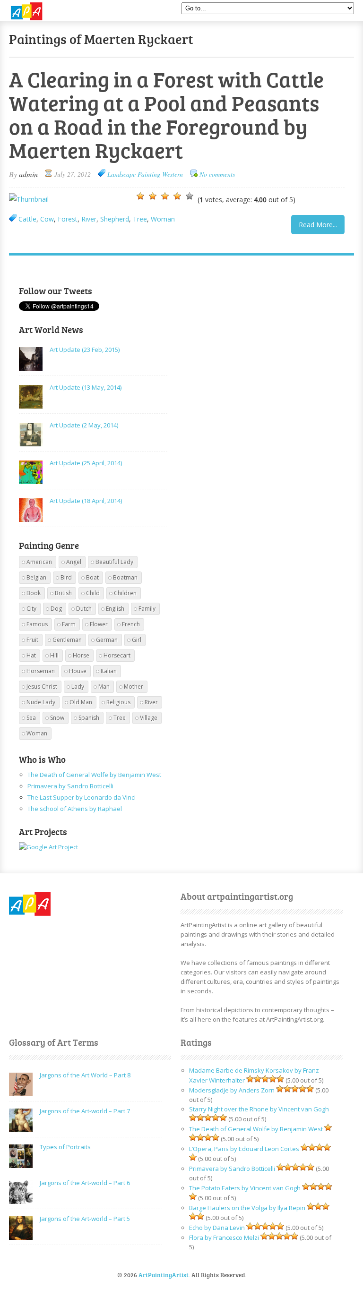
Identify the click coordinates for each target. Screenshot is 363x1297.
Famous (37, 624)
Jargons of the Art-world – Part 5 (85, 1218)
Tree (140, 218)
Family (147, 609)
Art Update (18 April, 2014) (86, 500)
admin (28, 174)
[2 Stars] (153, 196)
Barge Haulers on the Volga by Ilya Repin (247, 1207)
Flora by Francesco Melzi (224, 1237)
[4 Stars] (177, 196)
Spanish (88, 718)
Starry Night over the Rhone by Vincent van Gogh (259, 1109)
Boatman (125, 577)
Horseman (40, 671)
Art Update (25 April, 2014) (86, 463)
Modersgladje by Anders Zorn (232, 1090)
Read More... (318, 224)
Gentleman (67, 640)
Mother (133, 687)
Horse (81, 655)
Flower (99, 624)
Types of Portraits (65, 1147)
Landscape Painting (133, 174)
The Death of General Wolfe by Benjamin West (94, 774)
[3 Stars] (165, 196)
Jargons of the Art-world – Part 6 (85, 1182)
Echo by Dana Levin (217, 1227)
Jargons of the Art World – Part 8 (85, 1075)
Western (172, 174)
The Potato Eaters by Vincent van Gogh (245, 1188)
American (39, 562)
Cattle (27, 218)
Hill (54, 655)
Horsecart (117, 655)
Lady (77, 687)
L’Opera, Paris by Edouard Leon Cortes (244, 1148)
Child (93, 593)
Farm (69, 624)
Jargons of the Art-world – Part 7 (85, 1111)
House (77, 671)
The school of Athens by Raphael (74, 808)
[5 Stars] (189, 196)
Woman (163, 218)
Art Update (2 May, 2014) (84, 425)
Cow (47, 218)
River (88, 218)
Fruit (32, 640)
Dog (56, 609)
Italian (109, 671)
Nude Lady (40, 702)
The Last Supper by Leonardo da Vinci (81, 797)
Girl (136, 640)
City (31, 609)
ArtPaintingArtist (45, 11)
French (131, 624)
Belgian (36, 577)
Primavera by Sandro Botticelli (70, 786)
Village (148, 718)
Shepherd (114, 218)
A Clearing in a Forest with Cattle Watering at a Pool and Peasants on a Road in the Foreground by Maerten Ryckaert (166, 114)
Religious (118, 702)
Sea (31, 718)
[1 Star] (140, 196)
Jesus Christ (41, 687)
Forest (68, 218)
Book (33, 593)
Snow (57, 718)
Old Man (80, 702)
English (115, 609)
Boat (92, 577)
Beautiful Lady (114, 562)
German (107, 640)
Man (104, 687)
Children (125, 593)
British (63, 593)
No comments (217, 174)
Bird (66, 577)
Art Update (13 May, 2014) (85, 387)
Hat (31, 655)
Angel (73, 562)
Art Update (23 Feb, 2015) (85, 349)
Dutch (84, 609)
